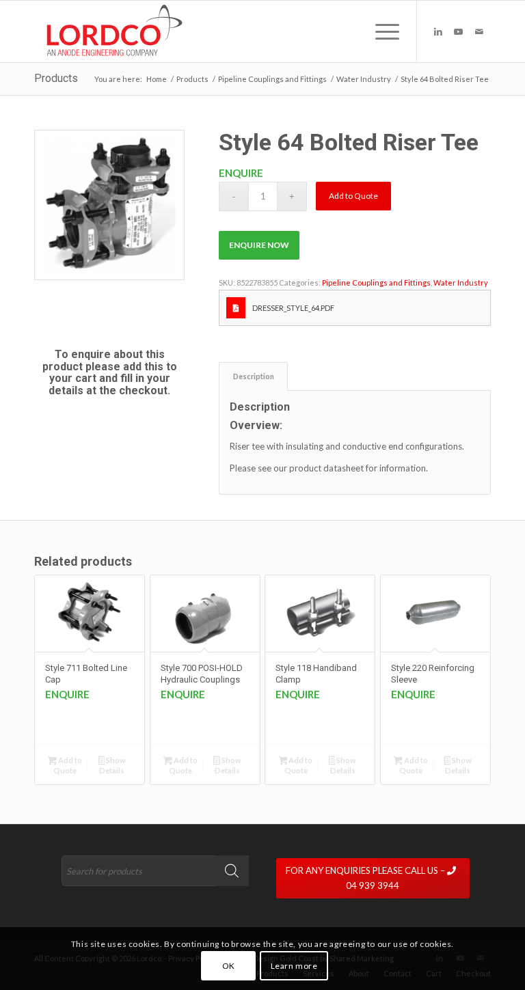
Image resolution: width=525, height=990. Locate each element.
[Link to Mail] (479, 31)
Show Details (112, 765)
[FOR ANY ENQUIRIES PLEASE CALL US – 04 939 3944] (383, 858)
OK (228, 966)
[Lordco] (111, 31)
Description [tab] (253, 376)
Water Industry (460, 282)
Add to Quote (353, 196)
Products (56, 78)
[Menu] (380, 31)
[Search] (232, 870)
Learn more (294, 966)
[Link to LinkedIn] (438, 31)
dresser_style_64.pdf (293, 307)
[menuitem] (380, 31)
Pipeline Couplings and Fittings (376, 282)
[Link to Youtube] (458, 31)
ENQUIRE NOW (259, 245)
